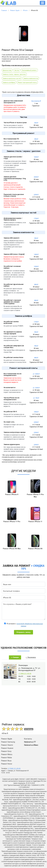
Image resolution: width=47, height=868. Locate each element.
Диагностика (7, 70)
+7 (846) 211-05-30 (24, 673)
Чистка (16, 70)
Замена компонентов (31, 78)
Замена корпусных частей (12, 78)
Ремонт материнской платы (27, 82)
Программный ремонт (29, 70)
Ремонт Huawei (7, 748)
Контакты (28, 739)
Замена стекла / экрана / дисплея (14, 74)
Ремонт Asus (6, 761)
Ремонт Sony (6, 751)
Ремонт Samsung (8, 742)
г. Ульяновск (31, 657)
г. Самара (15, 657)
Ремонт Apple (6, 739)
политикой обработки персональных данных (30, 624)
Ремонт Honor (6, 764)
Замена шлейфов (9, 82)
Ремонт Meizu (6, 754)
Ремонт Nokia (6, 758)
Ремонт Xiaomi (7, 745)
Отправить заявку (23, 632)
